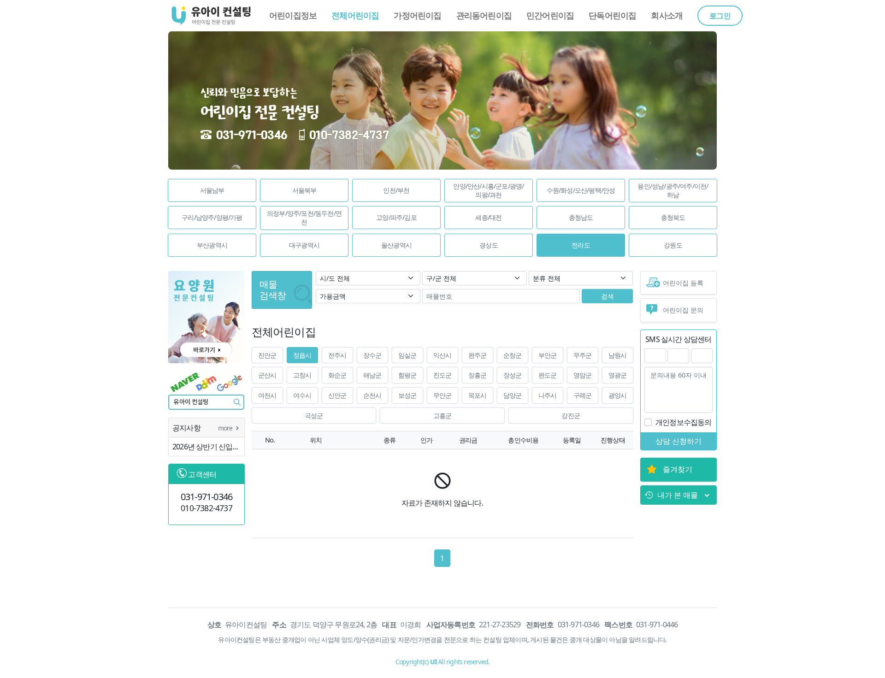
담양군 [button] (512, 395)
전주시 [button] (337, 355)
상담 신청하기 (678, 441)
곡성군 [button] (314, 415)
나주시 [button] (547, 395)
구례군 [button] (582, 395)
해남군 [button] (372, 375)
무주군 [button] (582, 355)
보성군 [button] (407, 395)
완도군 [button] (547, 375)
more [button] (226, 428)
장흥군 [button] (477, 375)
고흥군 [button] (442, 415)
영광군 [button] (617, 375)
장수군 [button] (372, 355)
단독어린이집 (612, 15)
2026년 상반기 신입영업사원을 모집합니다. (208, 447)
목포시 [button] (477, 395)
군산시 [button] (267, 375)
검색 (607, 296)
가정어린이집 (417, 15)
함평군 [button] (407, 375)
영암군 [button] (582, 375)
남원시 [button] (617, 355)
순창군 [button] (512, 355)
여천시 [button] (267, 395)
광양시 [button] (617, 395)
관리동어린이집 (484, 15)
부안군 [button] (547, 355)
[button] (212, 190)
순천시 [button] (372, 395)
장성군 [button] (512, 375)
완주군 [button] (477, 355)
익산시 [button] (442, 355)
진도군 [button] (442, 375)
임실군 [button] (407, 355)
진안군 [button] (267, 355)
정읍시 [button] (302, 355)
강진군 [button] (570, 415)
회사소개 (667, 15)
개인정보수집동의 (683, 422)
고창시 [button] (302, 375)
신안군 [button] (337, 395)
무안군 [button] (442, 395)
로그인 (720, 16)
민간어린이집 (550, 15)
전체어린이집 (355, 15)
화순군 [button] (337, 375)
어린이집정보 (293, 15)
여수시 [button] (302, 395)
